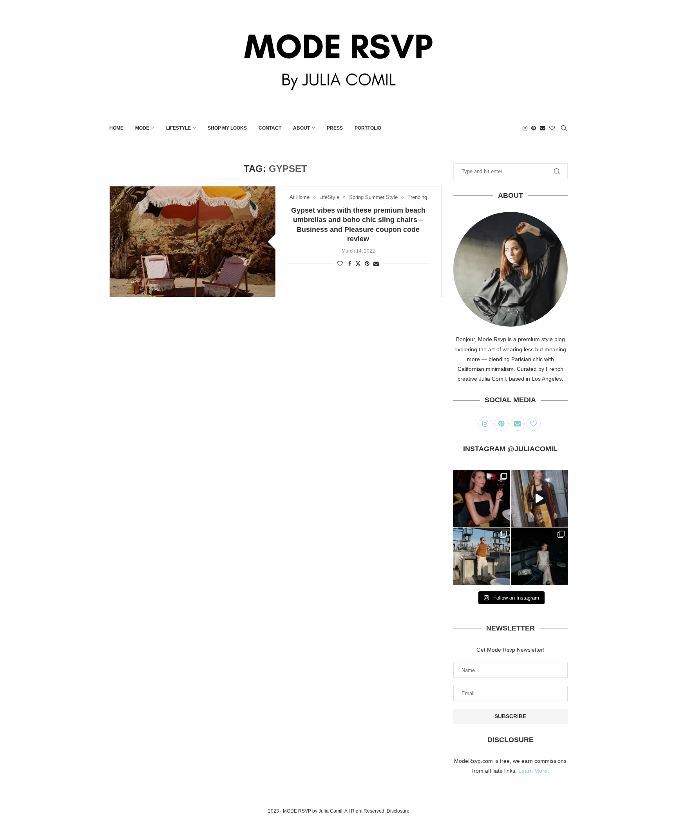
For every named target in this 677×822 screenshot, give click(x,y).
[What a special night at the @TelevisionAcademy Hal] (481, 498)
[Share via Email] (376, 263)
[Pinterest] (533, 128)
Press (335, 128)
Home (116, 128)
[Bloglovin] (552, 128)
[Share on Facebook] (349, 263)
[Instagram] (525, 128)
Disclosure (398, 811)
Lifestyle (178, 128)
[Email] (542, 128)
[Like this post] (340, 263)
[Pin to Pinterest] (367, 263)
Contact (270, 128)
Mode (142, 128)
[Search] (564, 128)
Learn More (532, 771)
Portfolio (368, 128)
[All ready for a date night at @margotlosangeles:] (481, 556)
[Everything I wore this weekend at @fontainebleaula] (539, 556)
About (301, 128)
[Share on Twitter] (358, 263)
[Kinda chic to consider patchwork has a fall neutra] (539, 498)
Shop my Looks (227, 128)
